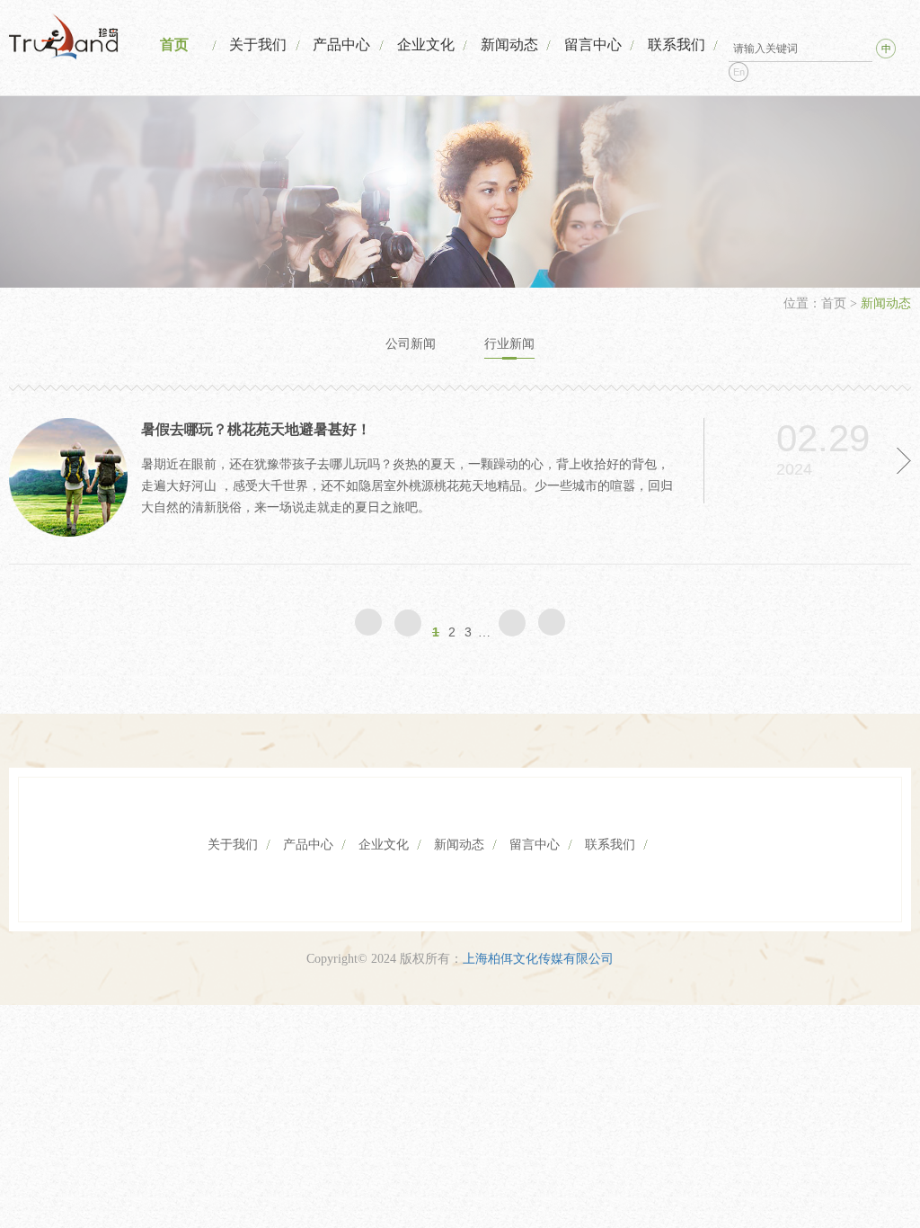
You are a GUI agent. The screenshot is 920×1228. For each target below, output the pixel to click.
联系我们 (676, 44)
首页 (174, 44)
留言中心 (593, 44)
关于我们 (258, 44)
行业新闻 (509, 344)
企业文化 (426, 44)
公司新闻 (410, 344)
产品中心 (341, 44)
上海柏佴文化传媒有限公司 (538, 958)
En (739, 72)
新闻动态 (509, 44)
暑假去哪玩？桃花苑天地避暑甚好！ (256, 429)
